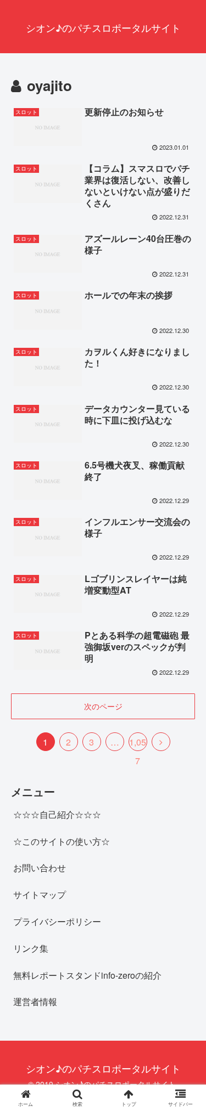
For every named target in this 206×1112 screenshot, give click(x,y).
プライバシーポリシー (57, 921)
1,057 (137, 743)
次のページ (103, 706)
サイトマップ (39, 894)
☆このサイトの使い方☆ (61, 841)
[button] (184, 981)
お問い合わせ (39, 867)
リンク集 (30, 948)
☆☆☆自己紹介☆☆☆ (57, 814)
